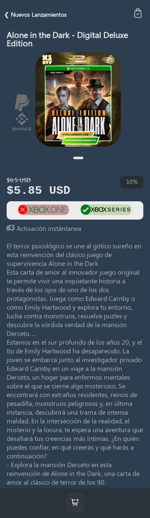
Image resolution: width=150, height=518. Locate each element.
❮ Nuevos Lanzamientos (35, 14)
